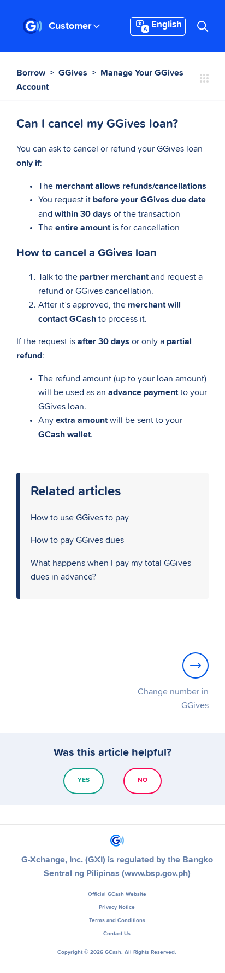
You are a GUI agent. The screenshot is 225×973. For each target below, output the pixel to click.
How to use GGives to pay (80, 517)
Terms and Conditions (117, 920)
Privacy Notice (117, 907)
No (142, 780)
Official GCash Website (117, 894)
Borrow (30, 72)
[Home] (32, 26)
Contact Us (117, 933)
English (166, 25)
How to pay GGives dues (77, 540)
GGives (72, 72)
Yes (84, 780)
